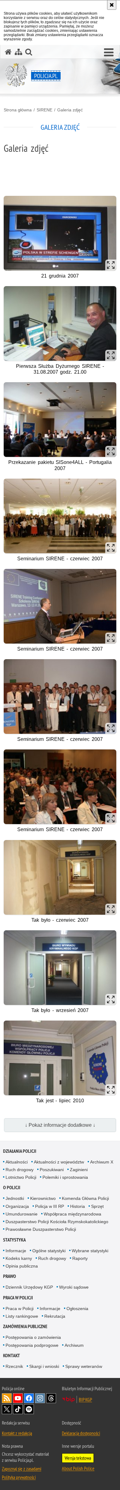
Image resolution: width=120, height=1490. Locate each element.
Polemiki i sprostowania (65, 1177)
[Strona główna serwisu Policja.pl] (8, 52)
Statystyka (14, 1240)
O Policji (11, 1187)
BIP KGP (85, 1399)
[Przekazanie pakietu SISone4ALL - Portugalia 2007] (60, 419)
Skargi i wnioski (44, 1366)
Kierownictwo (43, 1198)
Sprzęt (97, 1206)
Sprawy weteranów (83, 1366)
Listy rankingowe (22, 1316)
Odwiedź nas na (18, 1398)
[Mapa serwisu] (18, 52)
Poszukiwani (52, 1169)
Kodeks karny (19, 1258)
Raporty (80, 1258)
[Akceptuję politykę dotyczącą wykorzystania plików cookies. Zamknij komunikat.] (111, 5)
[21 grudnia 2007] (60, 233)
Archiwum (74, 1345)
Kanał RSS (7, 1398)
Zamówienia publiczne (25, 1326)
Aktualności (17, 1162)
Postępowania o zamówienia (33, 1337)
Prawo (9, 1276)
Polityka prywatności (19, 1477)
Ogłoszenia (77, 1308)
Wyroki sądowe (74, 1287)
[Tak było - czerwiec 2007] (60, 877)
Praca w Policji (18, 1297)
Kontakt (11, 1355)
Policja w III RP (49, 1206)
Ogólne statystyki (49, 1250)
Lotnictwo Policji (21, 1177)
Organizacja (17, 1206)
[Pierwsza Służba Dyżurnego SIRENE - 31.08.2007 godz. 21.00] (60, 323)
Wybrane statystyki (90, 1250)
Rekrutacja (54, 1316)
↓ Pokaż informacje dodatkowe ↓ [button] (60, 1125)
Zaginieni (79, 1169)
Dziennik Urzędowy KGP (29, 1287)
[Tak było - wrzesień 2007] (60, 967)
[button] (109, 52)
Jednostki (15, 1198)
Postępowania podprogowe (32, 1345)
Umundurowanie (22, 1214)
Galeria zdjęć (70, 109)
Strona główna (18, 109)
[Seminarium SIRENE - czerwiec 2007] (60, 516)
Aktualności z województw (59, 1162)
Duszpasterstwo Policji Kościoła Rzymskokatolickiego (57, 1221)
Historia (77, 1206)
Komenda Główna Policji (85, 1198)
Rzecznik (14, 1366)
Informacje (16, 1250)
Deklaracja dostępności (81, 1433)
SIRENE (44, 109)
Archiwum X (101, 1162)
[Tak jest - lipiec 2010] (60, 1058)
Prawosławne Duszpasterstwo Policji (41, 1229)
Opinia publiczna (22, 1266)
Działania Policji (19, 1151)
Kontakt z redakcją (17, 1433)
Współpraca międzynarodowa (72, 1214)
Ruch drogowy (20, 1169)
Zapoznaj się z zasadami (21, 1469)
